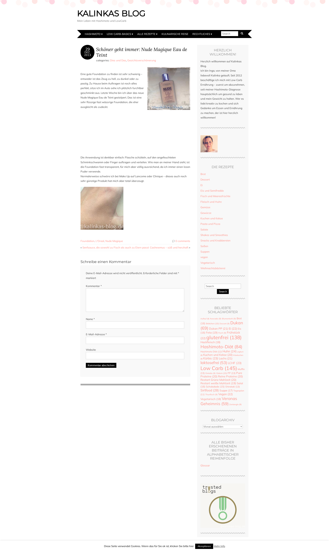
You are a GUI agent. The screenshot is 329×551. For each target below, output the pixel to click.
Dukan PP (218, 328)
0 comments (182, 241)
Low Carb (218, 368)
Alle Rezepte (146, 34)
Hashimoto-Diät (221, 346)
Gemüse (205, 207)
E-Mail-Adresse (96, 334)
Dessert (205, 179)
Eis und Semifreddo (212, 190)
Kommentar (94, 286)
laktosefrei (213, 362)
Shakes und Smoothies (214, 235)
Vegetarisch (207, 262)
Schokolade (215, 386)
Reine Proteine (230, 376)
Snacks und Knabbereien (215, 240)
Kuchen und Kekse (211, 218)
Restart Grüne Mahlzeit (218, 379)
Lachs (225, 358)
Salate (204, 229)
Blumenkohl (229, 318)
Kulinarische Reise (175, 34)
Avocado (215, 318)
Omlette (210, 373)
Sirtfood (209, 390)
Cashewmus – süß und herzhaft (169, 247)
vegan (204, 257)
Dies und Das (118, 60)
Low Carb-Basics (119, 34)
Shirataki (232, 386)
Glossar (205, 465)
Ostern (221, 373)
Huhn (230, 351)
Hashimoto (93, 34)
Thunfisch (211, 394)
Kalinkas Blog (111, 13)
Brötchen (212, 323)
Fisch (222, 333)
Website (91, 349)
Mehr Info (219, 546)
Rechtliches (201, 34)
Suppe (226, 390)
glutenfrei (224, 337)
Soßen (204, 246)
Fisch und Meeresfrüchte (215, 196)
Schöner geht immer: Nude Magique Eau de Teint (141, 52)
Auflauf (204, 318)
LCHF (235, 363)
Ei (201, 185)
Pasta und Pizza (210, 224)
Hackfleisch (210, 342)
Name (90, 319)
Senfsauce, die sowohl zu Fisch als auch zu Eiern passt (115, 247)
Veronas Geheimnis (218, 401)
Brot (203, 174)
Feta (212, 332)
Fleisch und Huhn (211, 201)
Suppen (205, 251)
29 (87, 49)
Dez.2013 (87, 54)
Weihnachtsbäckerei (212, 268)
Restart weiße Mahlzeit (218, 383)
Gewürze (205, 213)
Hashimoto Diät (211, 351)
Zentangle (235, 404)
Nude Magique (114, 241)
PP (231, 373)
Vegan (225, 394)
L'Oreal (100, 241)
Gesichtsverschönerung (141, 60)
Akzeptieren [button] (204, 546)
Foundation (87, 241)
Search (223, 291)
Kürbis (210, 358)
